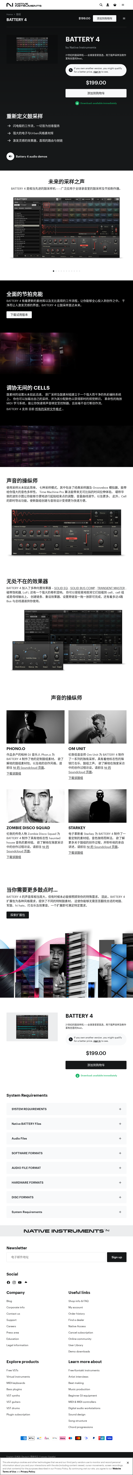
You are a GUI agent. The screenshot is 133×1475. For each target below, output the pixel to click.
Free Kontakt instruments (84, 1370)
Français (43, 1457)
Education (12, 1339)
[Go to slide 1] (53, 271)
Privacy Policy (28, 1472)
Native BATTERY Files (26, 1123)
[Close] (127, 1462)
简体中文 (34, 1457)
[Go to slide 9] (74, 271)
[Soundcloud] (26, 1282)
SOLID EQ (61, 588)
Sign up (117, 1257)
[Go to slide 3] (58, 271)
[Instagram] (14, 1282)
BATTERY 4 (16, 19)
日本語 (17, 1457)
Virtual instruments (18, 1376)
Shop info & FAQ (78, 1301)
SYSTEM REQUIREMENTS (29, 1109)
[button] (26, 156)
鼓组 (18, 14)
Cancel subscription (80, 1332)
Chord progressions (80, 1427)
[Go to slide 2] (56, 271)
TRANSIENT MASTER (111, 588)
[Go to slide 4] (61, 271)
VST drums (13, 1408)
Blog (9, 1301)
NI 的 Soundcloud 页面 (28, 767)
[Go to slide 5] (64, 271)
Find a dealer (76, 1320)
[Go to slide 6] (66, 271)
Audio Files (19, 1138)
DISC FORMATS (22, 1197)
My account (75, 1307)
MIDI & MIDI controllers (82, 1402)
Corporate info (15, 1307)
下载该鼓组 (13, 773)
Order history (76, 1313)
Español (51, 1457)
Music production (79, 1389)
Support (11, 1320)
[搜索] (101, 4)
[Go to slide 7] (69, 271)
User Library (75, 1345)
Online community (79, 1339)
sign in (97, 72)
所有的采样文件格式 (48, 409)
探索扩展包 (17, 914)
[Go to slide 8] (71, 271)
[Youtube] (20, 1282)
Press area (12, 1332)
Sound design (76, 1414)
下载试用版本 (19, 314)
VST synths (13, 1395)
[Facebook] (8, 1282)
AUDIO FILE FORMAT (26, 1167)
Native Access (77, 1326)
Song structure (77, 1420)
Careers (11, 1326)
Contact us (13, 1313)
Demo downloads (79, 1351)
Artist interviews (78, 1376)
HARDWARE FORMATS (27, 1182)
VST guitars (13, 1402)
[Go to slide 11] (79, 271)
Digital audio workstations (84, 1408)
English (9, 1457)
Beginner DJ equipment (82, 1395)
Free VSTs (12, 1370)
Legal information (17, 1345)
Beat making (76, 1383)
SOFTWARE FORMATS (27, 1153)
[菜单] (123, 4)
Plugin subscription (18, 1414)
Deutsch (25, 1457)
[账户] (107, 4)
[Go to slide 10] (77, 271)
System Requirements (27, 1211)
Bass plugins (14, 1389)
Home (9, 14)
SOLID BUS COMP (82, 588)
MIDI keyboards (15, 1383)
